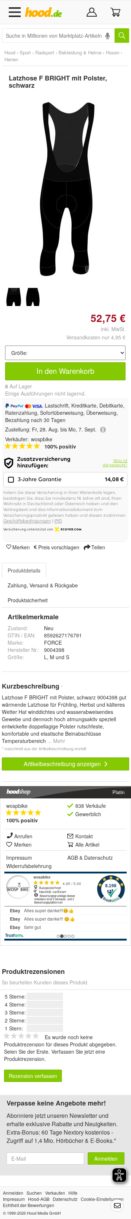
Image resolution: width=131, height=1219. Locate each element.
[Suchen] (122, 35)
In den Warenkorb (65, 370)
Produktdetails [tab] (24, 570)
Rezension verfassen (33, 1075)
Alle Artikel (87, 844)
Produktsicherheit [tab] (28, 600)
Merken (21, 547)
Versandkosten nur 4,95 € (96, 337)
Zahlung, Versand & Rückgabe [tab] (43, 585)
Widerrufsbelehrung (29, 865)
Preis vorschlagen (58, 547)
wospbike (17, 805)
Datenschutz (98, 857)
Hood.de (45, 12)
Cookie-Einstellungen (102, 1199)
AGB (72, 857)
